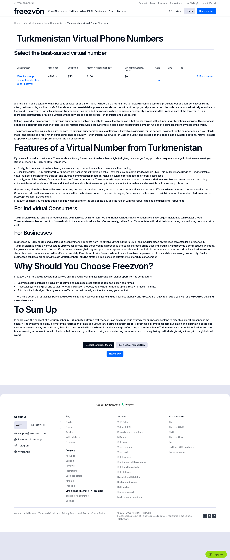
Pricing (111, 11)
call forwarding (139, 200)
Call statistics (124, 472)
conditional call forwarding (169, 200)
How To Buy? (191, 3)
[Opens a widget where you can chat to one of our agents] (216, 554)
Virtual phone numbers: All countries (84, 490)
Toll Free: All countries (77, 495)
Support (143, 3)
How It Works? (209, 3)
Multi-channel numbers (129, 497)
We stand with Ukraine (25, 513)
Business (121, 11)
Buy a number (206, 11)
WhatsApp (24, 451)
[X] (209, 516)
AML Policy (83, 513)
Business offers (74, 475)
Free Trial (70, 485)
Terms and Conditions (49, 513)
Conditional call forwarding (131, 462)
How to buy (115, 353)
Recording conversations (130, 432)
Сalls (171, 422)
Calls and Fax (176, 437)
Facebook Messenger (30, 439)
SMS (171, 432)
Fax (171, 442)
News (69, 427)
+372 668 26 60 (37, 425)
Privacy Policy (69, 513)
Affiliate (70, 480)
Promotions (175, 3)
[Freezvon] (30, 11)
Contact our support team (99, 345)
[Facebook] (205, 516)
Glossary (70, 442)
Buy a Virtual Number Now (131, 345)
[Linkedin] (214, 516)
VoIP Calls (122, 422)
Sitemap (70, 500)
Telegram (23, 445)
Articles (69, 432)
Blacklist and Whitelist (128, 477)
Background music (127, 482)
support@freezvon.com (32, 433)
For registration (177, 452)
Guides (69, 422)
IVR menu (122, 437)
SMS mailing (123, 487)
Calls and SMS (176, 427)
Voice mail (122, 452)
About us (70, 455)
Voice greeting (124, 447)
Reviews (162, 3)
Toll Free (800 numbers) (181, 447)
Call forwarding (125, 457)
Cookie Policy (98, 513)
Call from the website (128, 467)
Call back (122, 442)
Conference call (125, 492)
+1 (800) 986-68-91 (23, 3)
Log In (190, 11)
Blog (152, 3)
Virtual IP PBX (86, 11)
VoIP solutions (73, 437)
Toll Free (73, 11)
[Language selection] (178, 11)
